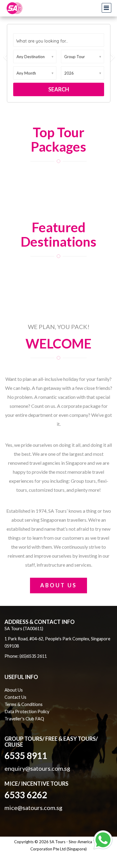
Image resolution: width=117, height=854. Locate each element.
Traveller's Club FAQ (24, 718)
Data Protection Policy (26, 711)
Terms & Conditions (23, 704)
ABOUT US (58, 585)
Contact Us (15, 697)
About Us (13, 689)
